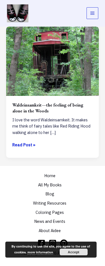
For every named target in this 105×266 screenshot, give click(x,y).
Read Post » (23, 145)
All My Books (50, 185)
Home (49, 175)
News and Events (49, 221)
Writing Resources (49, 203)
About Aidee (50, 230)
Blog (49, 193)
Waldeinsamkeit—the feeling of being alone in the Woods (47, 108)
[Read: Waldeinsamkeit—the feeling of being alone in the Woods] (52, 60)
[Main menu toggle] (92, 13)
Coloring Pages (50, 212)
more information (40, 252)
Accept (73, 252)
